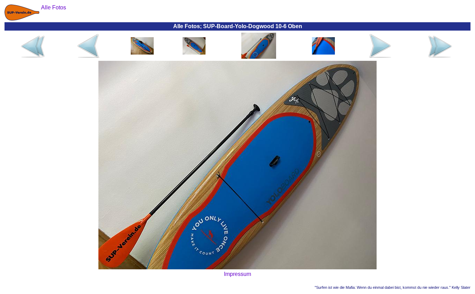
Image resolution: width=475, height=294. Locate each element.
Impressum (237, 274)
